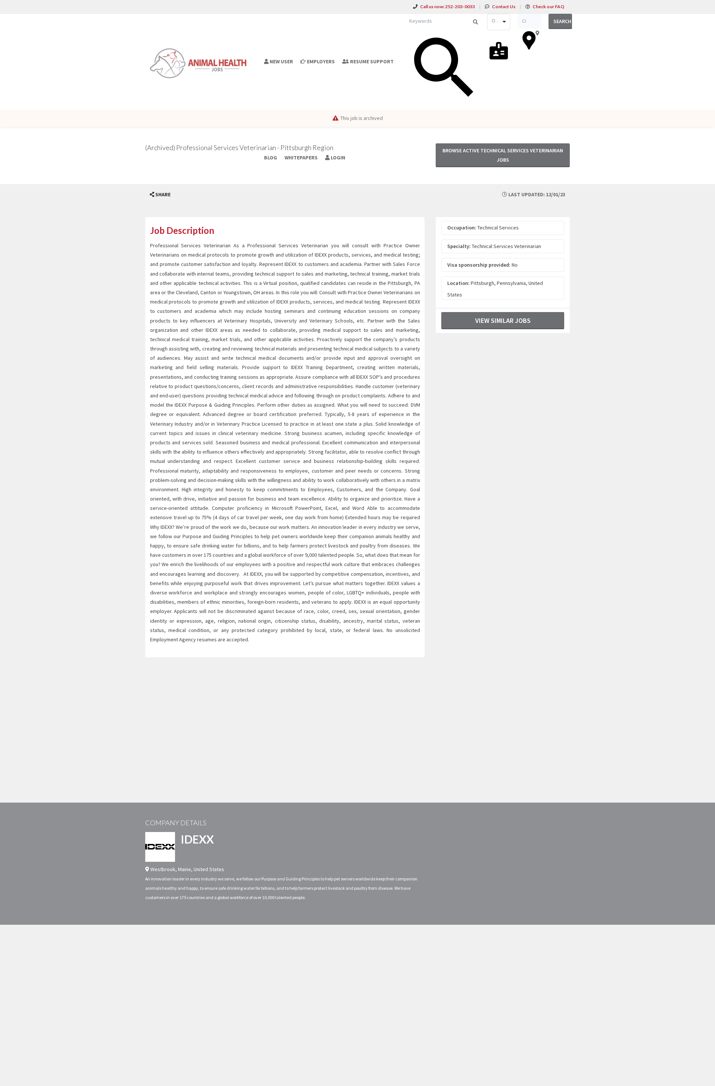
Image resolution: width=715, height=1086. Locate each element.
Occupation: (461, 227)
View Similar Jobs (503, 320)
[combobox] (498, 22)
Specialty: (459, 246)
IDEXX (197, 839)
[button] (160, 194)
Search (562, 21)
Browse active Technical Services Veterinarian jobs (502, 155)
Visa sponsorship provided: (479, 264)
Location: (458, 283)
